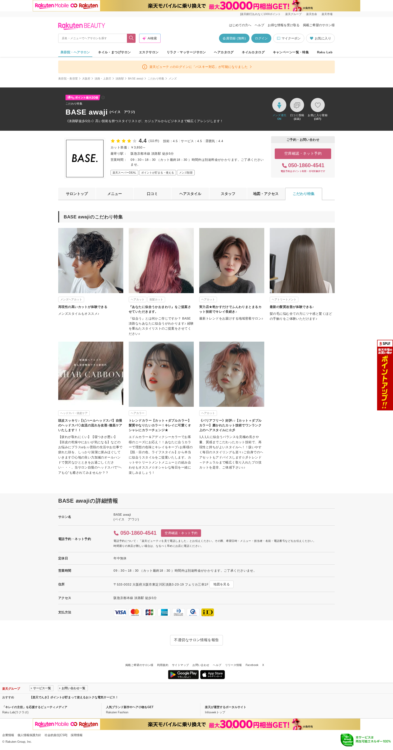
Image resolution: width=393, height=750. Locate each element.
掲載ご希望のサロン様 (319, 25)
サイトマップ (180, 665)
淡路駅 (120, 78)
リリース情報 (233, 665)
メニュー (114, 194)
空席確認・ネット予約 (303, 153)
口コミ (152, 194)
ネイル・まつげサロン (114, 52)
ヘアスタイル (190, 194)
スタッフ (228, 194)
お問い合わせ (200, 665)
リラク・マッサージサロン (186, 52)
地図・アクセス (266, 194)
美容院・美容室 (68, 78)
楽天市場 (327, 14)
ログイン (261, 38)
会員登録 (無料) (234, 38)
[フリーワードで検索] (131, 38)
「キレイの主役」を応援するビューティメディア (34, 707)
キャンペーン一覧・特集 (291, 52)
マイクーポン (291, 38)
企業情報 (8, 735)
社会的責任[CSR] (56, 735)
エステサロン (149, 52)
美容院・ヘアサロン (75, 52)
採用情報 (77, 735)
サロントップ (77, 194)
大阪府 (86, 78)
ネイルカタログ (253, 52)
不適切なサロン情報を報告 (196, 640)
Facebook (252, 665)
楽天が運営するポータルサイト (225, 707)
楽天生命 (311, 14)
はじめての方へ (240, 25)
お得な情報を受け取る (284, 25)
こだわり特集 (156, 78)
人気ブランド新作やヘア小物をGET (130, 707)
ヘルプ (259, 25)
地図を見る (221, 584)
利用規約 (162, 665)
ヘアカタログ (224, 52)
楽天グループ (293, 14)
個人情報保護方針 (29, 735)
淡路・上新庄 (103, 78)
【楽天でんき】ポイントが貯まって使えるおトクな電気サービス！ (74, 697)
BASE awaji (136, 78)
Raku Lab (325, 52)
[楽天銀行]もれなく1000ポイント (260, 14)
